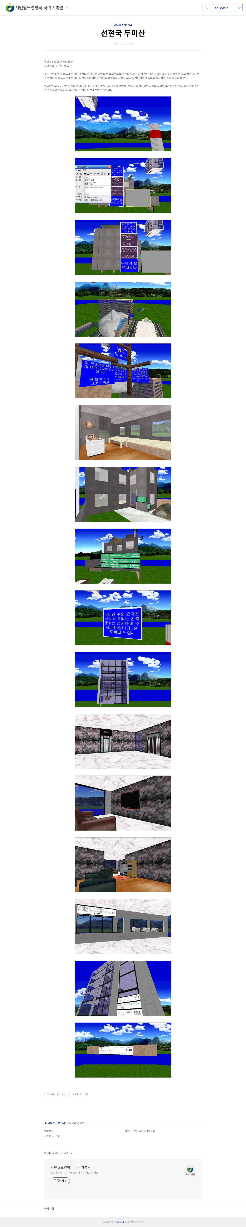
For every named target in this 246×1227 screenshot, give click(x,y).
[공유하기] (58, 1094)
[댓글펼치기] (71, 1153)
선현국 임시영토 (52, 1136)
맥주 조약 (48, 1131)
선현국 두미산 (123, 33)
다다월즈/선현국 (123, 25)
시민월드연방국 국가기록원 (71, 1168)
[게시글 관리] (63, 1094)
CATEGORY (221, 8)
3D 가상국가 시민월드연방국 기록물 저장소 (75, 1172)
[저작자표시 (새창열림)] (86, 1094)
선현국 (61, 1123)
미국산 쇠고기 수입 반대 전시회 (140, 1131)
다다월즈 (50, 1123)
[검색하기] (206, 7)
